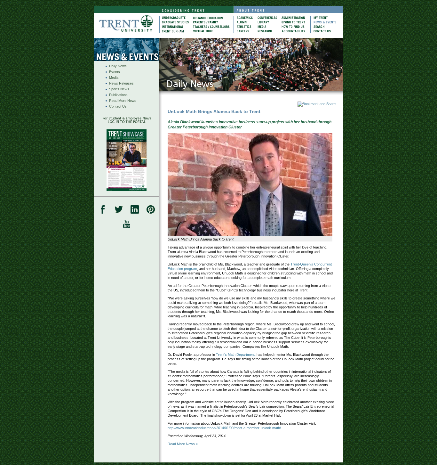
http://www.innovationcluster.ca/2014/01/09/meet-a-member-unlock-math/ (224, 428)
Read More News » (183, 444)
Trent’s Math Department (235, 354)
